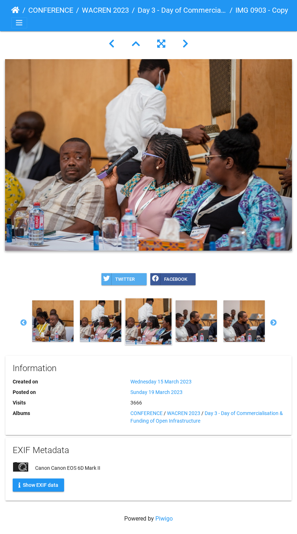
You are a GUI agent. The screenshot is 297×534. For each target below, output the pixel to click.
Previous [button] (23, 322)
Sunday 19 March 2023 (156, 392)
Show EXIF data (40, 485)
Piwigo (164, 518)
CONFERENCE (50, 10)
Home (15, 10)
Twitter (125, 279)
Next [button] (273, 322)
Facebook (175, 279)
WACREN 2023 (105, 10)
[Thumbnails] (135, 43)
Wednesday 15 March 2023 (161, 382)
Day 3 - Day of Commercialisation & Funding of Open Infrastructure (182, 10)
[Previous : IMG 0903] (111, 43)
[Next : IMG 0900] (185, 43)
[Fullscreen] (161, 43)
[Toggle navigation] (19, 22)
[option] (53, 321)
